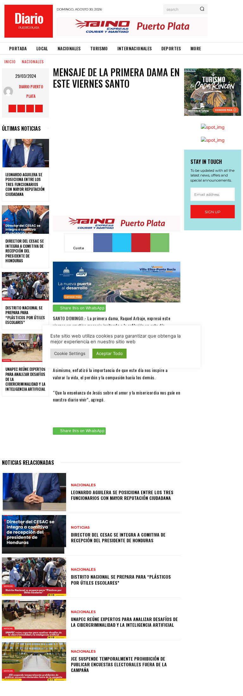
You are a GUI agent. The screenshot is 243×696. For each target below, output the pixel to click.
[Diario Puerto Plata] (9, 91)
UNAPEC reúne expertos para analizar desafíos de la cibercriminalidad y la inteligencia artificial (124, 622)
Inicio (10, 61)
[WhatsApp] (159, 242)
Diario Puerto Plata (31, 91)
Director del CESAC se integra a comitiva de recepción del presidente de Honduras (24, 250)
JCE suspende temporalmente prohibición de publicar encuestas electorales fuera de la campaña (119, 664)
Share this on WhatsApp (82, 308)
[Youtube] (39, 108)
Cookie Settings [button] (69, 353)
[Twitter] (30, 108)
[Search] (202, 9)
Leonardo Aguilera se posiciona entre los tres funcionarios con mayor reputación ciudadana (25, 184)
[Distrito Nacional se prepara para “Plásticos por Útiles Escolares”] (25, 286)
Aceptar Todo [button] (109, 353)
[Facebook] (12, 108)
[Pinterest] (140, 242)
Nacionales (33, 61)
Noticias (80, 527)
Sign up (213, 211)
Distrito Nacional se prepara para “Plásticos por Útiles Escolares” (25, 315)
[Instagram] (21, 108)
